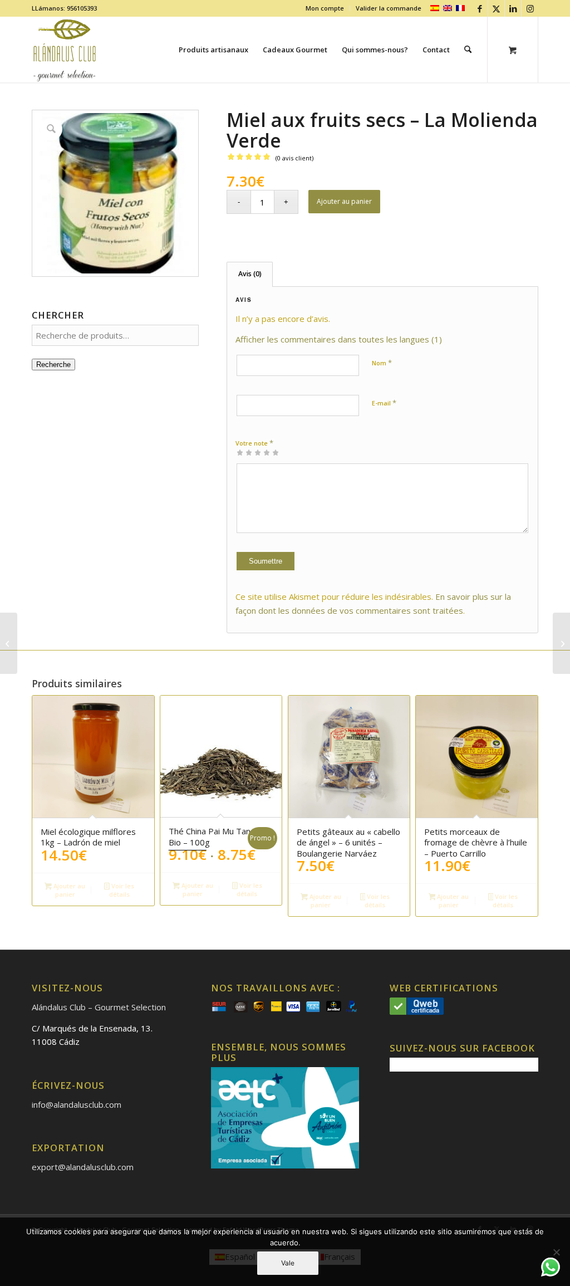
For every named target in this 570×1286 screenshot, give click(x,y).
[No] (556, 1252)
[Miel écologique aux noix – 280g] (561, 643)
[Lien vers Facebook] (479, 8)
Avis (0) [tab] (250, 273)
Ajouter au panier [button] (68, 890)
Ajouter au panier (344, 201)
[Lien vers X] (496, 8)
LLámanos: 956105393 (64, 8)
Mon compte (325, 8)
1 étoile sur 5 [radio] (239, 452)
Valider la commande (388, 8)
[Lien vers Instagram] (530, 8)
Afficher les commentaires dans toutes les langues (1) (338, 339)
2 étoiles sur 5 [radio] (244, 452)
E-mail (384, 403)
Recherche (53, 364)
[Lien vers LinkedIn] (513, 8)
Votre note (254, 443)
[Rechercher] (468, 49)
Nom (382, 363)
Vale (287, 1263)
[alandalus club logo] (65, 49)
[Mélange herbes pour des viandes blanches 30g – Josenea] (8, 643)
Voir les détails (121, 890)
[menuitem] (325, 8)
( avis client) (294, 158)
